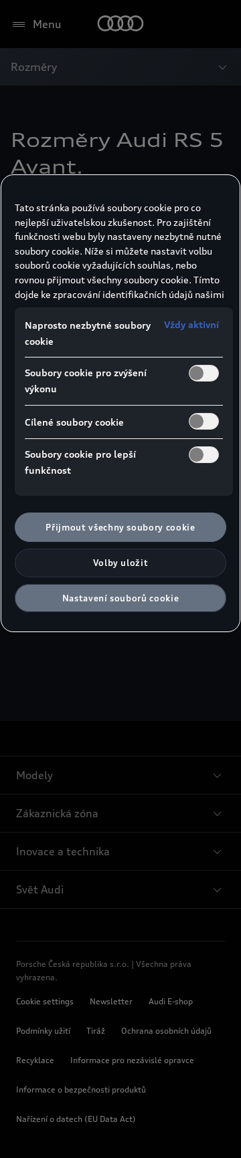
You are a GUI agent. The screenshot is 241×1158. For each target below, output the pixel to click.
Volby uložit (121, 562)
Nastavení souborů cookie (120, 598)
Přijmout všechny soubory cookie (120, 527)
